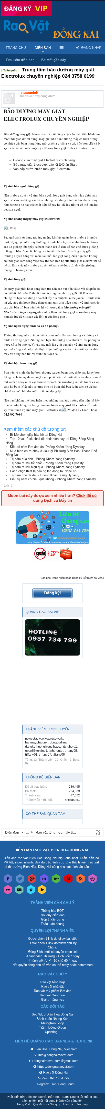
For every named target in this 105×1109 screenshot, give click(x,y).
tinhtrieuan (56, 750)
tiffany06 (58, 754)
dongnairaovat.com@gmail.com (56, 1061)
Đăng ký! (52, 593)
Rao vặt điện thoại (52, 995)
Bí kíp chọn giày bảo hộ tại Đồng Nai (36, 434)
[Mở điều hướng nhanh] (97, 832)
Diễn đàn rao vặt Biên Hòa (43, 1097)
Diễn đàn (43, 48)
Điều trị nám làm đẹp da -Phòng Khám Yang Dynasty (47, 447)
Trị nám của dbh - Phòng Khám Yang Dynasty (42, 459)
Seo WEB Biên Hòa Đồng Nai (53, 1014)
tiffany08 (71, 750)
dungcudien (58, 742)
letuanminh (29, 92)
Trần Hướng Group (52, 1027)
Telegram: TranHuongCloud (54, 1084)
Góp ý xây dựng (52, 919)
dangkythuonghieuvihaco (42, 746)
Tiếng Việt (23, 1104)
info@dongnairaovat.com (56, 1055)
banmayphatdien (36, 742)
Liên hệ (68, 1104)
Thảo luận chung (52, 924)
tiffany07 (45, 754)
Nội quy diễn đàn (52, 915)
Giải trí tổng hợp (52, 999)
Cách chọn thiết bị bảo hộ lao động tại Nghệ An (43, 471)
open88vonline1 (36, 750)
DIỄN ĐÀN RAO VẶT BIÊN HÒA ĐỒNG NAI (51, 850)
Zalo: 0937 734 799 (55, 1078)
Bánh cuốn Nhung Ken (52, 1019)
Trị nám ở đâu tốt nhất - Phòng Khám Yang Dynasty (47, 463)
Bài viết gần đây (53, 60)
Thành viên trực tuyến (48, 729)
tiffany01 (31, 754)
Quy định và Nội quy (46, 1104)
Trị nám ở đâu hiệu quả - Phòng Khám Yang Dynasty (47, 467)
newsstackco (34, 738)
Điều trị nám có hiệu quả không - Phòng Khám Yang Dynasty (53, 479)
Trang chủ (16, 48)
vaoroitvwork (54, 738)
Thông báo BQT (52, 911)
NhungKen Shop (52, 1023)
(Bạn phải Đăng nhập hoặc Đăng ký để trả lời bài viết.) (72, 577)
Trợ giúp (82, 1104)
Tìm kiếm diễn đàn (20, 60)
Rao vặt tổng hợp (52, 982)
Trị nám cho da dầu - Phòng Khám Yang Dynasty (44, 475)
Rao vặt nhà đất (52, 986)
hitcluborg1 (69, 746)
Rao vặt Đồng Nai (55, 1072)
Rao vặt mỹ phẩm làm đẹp (52, 991)
